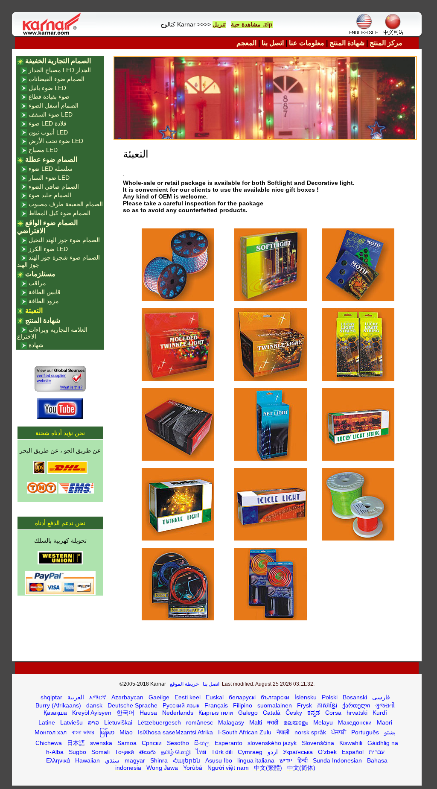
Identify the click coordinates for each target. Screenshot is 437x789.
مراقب (37, 283)
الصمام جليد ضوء (50, 195)
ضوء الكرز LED (48, 248)
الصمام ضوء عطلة (51, 159)
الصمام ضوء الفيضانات (56, 79)
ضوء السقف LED (51, 114)
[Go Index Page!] (54, 34)
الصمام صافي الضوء (54, 186)
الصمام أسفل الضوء (54, 105)
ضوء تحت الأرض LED (56, 140)
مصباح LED (43, 149)
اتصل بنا (273, 43)
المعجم (246, 43)
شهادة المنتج (346, 43)
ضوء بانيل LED (47, 88)
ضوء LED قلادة (48, 123)
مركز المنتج (386, 43)
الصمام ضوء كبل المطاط (59, 213)
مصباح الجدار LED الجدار (60, 70)
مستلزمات (40, 274)
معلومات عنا (306, 43)
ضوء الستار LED (49, 177)
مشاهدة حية (246, 24)
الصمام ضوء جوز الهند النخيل (64, 240)
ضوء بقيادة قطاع (49, 96)
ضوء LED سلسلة (51, 168)
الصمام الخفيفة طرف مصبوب (66, 204)
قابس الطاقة (45, 292)
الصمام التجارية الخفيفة (58, 60)
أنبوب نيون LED (48, 132)
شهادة (36, 345)
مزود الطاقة (44, 301)
